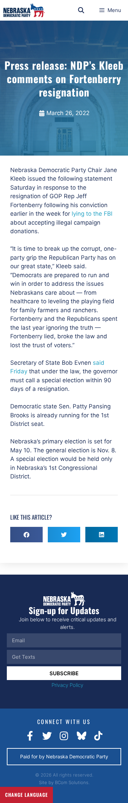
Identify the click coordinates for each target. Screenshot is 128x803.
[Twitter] (47, 736)
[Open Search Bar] (81, 10)
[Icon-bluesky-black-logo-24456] (81, 736)
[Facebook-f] (30, 736)
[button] (26, 534)
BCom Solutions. (72, 782)
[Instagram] (64, 736)
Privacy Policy (67, 685)
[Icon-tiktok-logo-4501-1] (98, 736)
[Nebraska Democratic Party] (23, 10)
